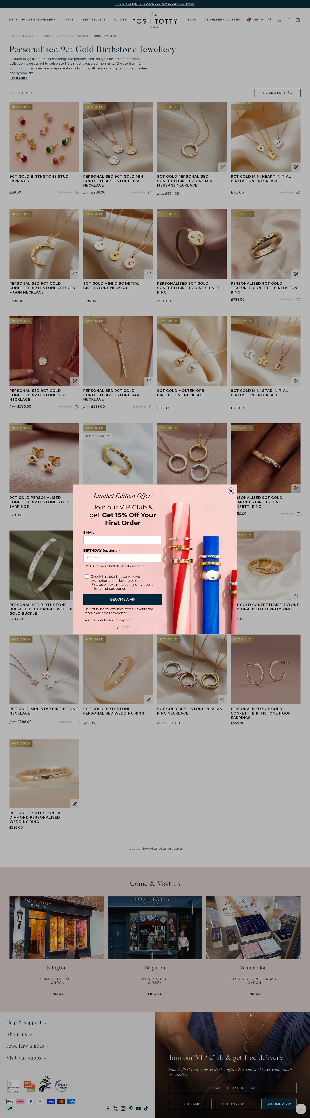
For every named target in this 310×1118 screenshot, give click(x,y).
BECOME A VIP (123, 599)
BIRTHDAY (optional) (101, 550)
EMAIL (88, 533)
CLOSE (123, 626)
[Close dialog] (231, 491)
